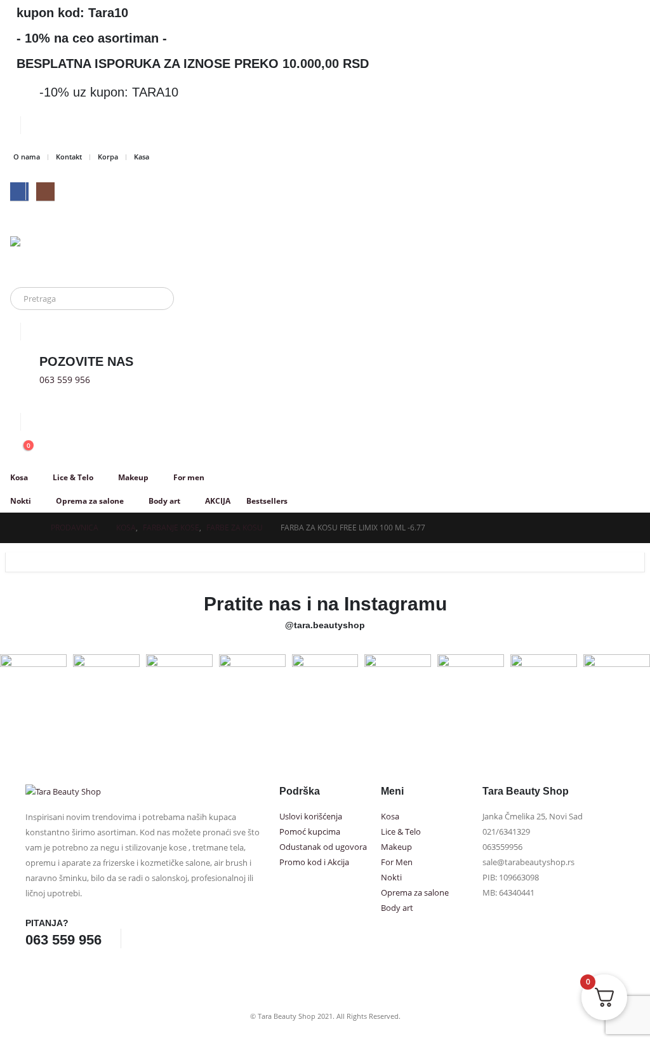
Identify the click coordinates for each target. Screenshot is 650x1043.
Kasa (141, 156)
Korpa (108, 156)
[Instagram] (45, 191)
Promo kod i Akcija (314, 862)
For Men (397, 862)
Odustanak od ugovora (323, 847)
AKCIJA (217, 500)
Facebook (144, 938)
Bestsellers (267, 500)
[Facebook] (19, 191)
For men (188, 477)
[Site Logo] (57, 255)
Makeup (133, 477)
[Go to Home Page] (29, 527)
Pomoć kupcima (309, 831)
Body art (164, 500)
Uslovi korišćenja (310, 816)
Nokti (20, 500)
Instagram (168, 938)
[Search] (155, 298)
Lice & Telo (73, 477)
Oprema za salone (90, 500)
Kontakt (69, 156)
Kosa (19, 477)
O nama (26, 156)
